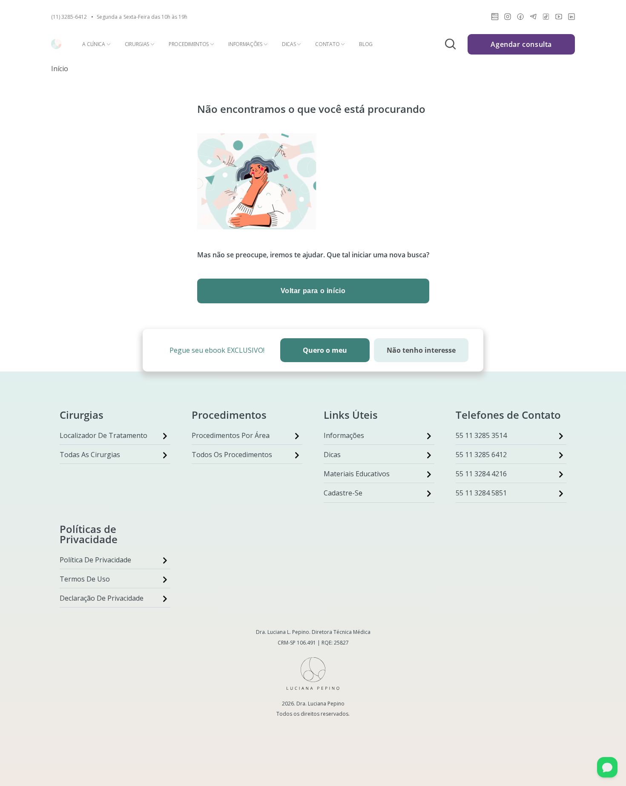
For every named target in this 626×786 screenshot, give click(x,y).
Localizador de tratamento (103, 435)
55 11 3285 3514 (481, 435)
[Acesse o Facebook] (520, 18)
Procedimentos (189, 44)
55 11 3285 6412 (481, 454)
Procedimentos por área (231, 435)
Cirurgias (137, 44)
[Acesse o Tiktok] (546, 18)
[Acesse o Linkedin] (571, 18)
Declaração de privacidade (102, 598)
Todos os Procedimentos (232, 454)
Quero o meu (325, 350)
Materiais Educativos (357, 473)
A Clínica (93, 44)
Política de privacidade (95, 559)
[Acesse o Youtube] (558, 18)
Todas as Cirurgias (90, 454)
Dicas (289, 44)
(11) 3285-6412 (69, 17)
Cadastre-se (343, 493)
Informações (245, 44)
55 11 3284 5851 (481, 493)
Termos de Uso (85, 579)
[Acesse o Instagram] (507, 18)
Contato (327, 44)
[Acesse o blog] (494, 18)
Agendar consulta (521, 44)
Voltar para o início (313, 290)
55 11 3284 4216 (481, 473)
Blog (366, 44)
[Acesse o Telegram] (533, 18)
